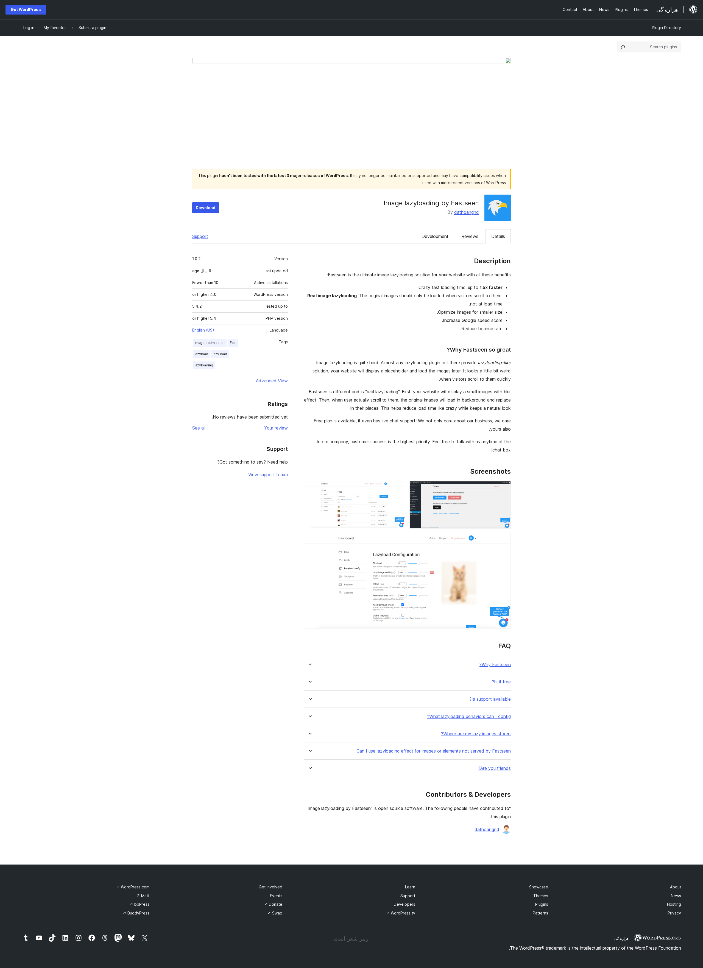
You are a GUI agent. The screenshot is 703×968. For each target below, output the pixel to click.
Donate (273, 904)
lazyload (201, 354)
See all (198, 428)
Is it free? (501, 681)
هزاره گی (621, 938)
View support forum (268, 474)
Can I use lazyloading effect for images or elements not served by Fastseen (433, 751)
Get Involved (270, 887)
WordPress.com (132, 887)
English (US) (203, 330)
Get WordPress (26, 9)
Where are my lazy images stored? (476, 733)
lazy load (220, 354)
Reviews (469, 236)
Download (205, 207)
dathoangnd (466, 212)
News (676, 895)
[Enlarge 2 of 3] (397, 488)
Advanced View (272, 380)
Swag (274, 913)
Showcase (538, 887)
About (675, 887)
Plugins (541, 904)
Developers (404, 904)
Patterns (540, 913)
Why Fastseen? (495, 664)
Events (276, 895)
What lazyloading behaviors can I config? (469, 716)
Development (435, 236)
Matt (142, 895)
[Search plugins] (622, 46)
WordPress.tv (400, 913)
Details (498, 236)
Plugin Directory (666, 27)
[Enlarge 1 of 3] (503, 488)
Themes (540, 895)
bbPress (139, 904)
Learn (410, 887)
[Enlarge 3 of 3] (503, 540)
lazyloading (203, 365)
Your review (276, 428)
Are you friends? (494, 768)
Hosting (674, 904)
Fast (233, 343)
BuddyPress (136, 913)
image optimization (209, 343)
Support (200, 236)
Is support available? (490, 699)
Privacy (674, 913)
